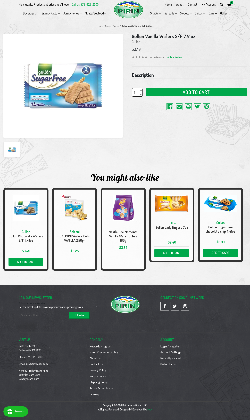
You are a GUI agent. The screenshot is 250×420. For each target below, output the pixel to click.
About (180, 4)
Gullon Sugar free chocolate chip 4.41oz (220, 229)
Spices (199, 13)
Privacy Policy (98, 370)
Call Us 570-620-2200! (85, 4)
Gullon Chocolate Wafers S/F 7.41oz (26, 238)
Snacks (154, 13)
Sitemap (94, 394)
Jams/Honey (71, 13)
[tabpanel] (26, 229)
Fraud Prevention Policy (104, 352)
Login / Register (170, 346)
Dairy (211, 13)
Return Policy (98, 376)
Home (168, 4)
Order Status (168, 364)
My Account (209, 4)
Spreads (169, 13)
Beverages (29, 13)
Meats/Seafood (94, 13)
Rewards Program (100, 346)
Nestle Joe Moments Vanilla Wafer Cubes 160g (123, 236)
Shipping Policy (99, 382)
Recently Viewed (170, 358)
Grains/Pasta (49, 13)
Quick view (26, 229)
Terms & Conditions (101, 388)
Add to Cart (26, 262)
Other (223, 13)
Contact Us (96, 364)
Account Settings (170, 352)
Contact (192, 4)
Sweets (184, 13)
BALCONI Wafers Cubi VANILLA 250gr (74, 238)
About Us (95, 358)
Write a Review (174, 57)
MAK (149, 409)
